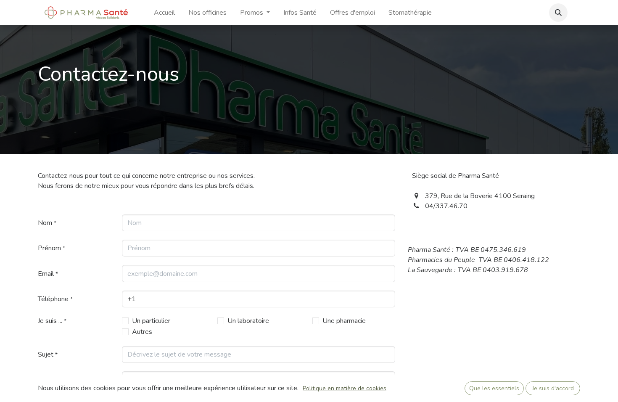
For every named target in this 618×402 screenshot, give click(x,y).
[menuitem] (164, 12)
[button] (558, 12)
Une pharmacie (344, 320)
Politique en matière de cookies (344, 388)
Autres (142, 331)
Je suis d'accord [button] (553, 388)
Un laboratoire (248, 320)
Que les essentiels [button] (494, 388)
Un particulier (151, 320)
